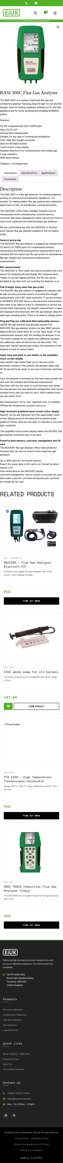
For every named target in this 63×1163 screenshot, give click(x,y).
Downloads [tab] (10, 179)
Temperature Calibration (15, 1015)
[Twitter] (14, 1115)
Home (5, 21)
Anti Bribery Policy (39, 1138)
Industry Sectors (11, 1059)
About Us (7, 1064)
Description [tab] (10, 173)
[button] (58, 27)
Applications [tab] (48, 173)
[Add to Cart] (8, 706)
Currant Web (35, 1158)
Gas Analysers (10, 1025)
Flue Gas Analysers (12, 1020)
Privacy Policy (21, 1138)
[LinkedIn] (6, 1115)
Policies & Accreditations (31, 1150)
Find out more (31, 600)
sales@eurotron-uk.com (19, 1098)
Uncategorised (16, 21)
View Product (36, 706)
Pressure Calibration (13, 1009)
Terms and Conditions (13, 1069)
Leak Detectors (10, 1030)
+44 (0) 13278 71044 (18, 1093)
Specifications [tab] (29, 173)
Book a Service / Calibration (16, 1054)
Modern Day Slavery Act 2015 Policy (31, 1144)
